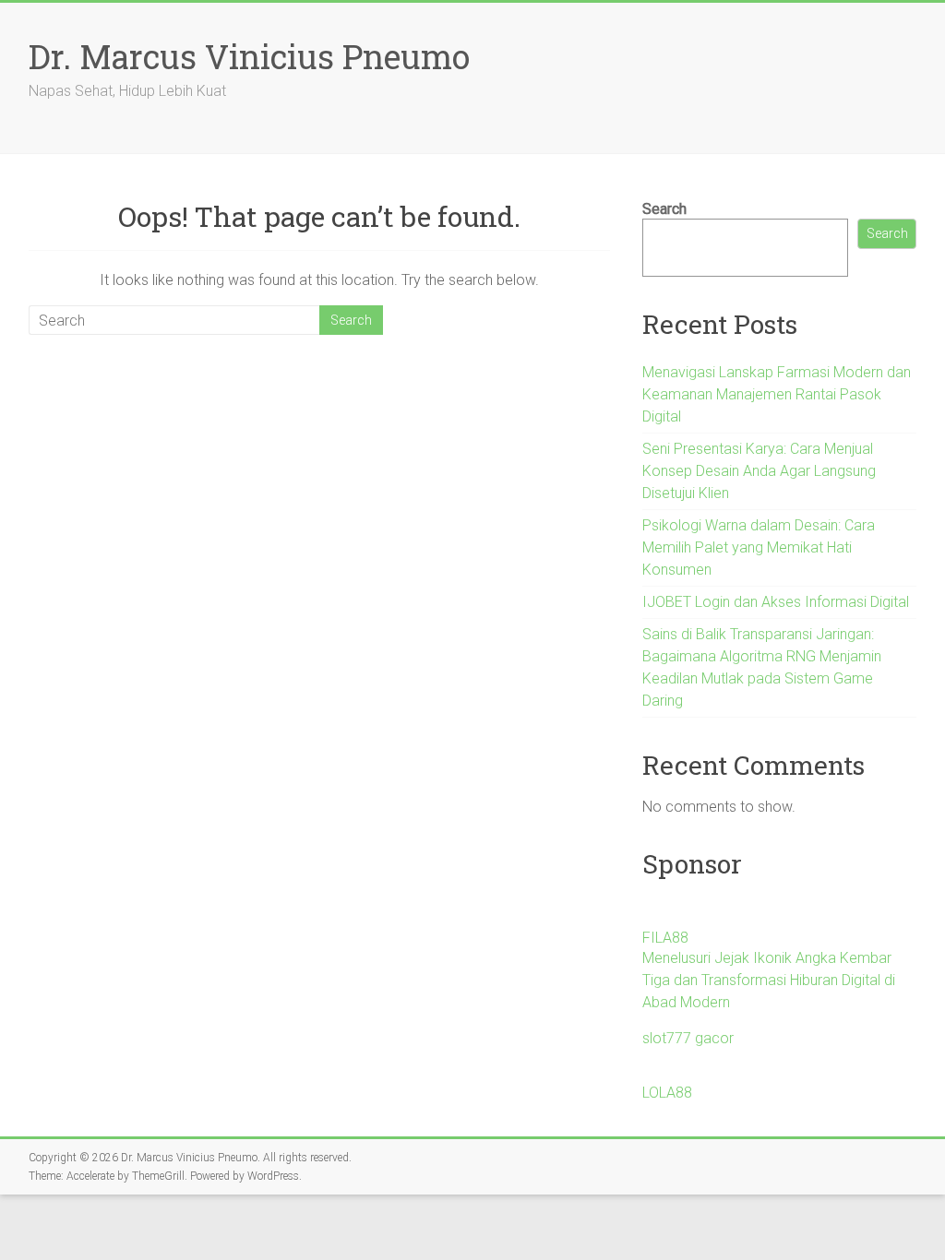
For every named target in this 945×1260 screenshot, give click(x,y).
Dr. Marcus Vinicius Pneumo (249, 56)
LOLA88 (667, 1092)
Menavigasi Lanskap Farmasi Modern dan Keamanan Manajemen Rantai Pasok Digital (776, 394)
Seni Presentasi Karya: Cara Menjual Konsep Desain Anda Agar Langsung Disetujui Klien (759, 471)
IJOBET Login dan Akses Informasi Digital (775, 602)
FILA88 (665, 937)
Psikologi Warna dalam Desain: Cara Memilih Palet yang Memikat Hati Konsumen (758, 547)
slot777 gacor (688, 1038)
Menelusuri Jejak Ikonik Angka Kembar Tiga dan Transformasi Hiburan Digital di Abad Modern (768, 980)
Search (664, 209)
